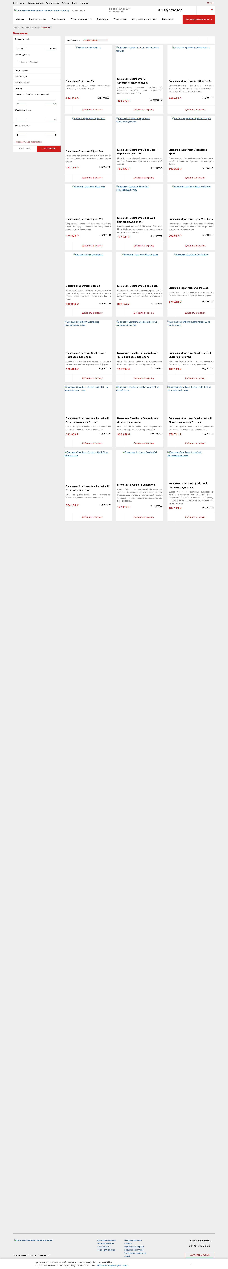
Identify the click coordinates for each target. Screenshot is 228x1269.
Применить (49, 148)
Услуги (22, 3)
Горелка (18, 88)
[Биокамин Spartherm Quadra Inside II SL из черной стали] (139, 400)
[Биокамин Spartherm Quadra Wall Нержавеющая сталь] (191, 465)
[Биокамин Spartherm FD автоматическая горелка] (139, 60)
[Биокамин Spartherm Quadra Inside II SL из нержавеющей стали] (88, 400)
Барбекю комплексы (81, 19)
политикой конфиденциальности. (112, 1265)
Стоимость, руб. (22, 39)
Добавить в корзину (92, 109)
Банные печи (119, 19)
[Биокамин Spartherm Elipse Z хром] (139, 267)
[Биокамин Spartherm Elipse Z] (88, 267)
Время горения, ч (22, 125)
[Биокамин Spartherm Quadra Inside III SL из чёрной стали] (88, 465)
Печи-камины (58, 19)
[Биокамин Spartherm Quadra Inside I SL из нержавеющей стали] (139, 335)
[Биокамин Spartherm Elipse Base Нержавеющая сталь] (139, 131)
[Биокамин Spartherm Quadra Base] (191, 267)
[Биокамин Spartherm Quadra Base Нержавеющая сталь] (88, 335)
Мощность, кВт (22, 82)
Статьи (75, 3)
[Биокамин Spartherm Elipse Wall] (88, 199)
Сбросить (25, 148)
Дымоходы (102, 19)
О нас (15, 3)
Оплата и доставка (36, 3)
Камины (20, 19)
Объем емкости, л (23, 110)
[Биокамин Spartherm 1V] (88, 60)
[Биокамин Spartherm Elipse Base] (88, 131)
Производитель (22, 55)
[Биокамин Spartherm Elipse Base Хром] (191, 131)
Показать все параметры (29, 142)
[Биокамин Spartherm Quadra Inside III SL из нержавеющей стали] (191, 400)
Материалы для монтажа (144, 19)
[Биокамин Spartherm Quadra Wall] (139, 465)
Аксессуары (168, 19)
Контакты (84, 3)
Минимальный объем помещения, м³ (32, 94)
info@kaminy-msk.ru (200, 1240)
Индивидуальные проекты (198, 19)
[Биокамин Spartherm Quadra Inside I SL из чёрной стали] (191, 335)
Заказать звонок (200, 1255)
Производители (52, 3)
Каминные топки (37, 19)
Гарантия (65, 3)
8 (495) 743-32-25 (170, 10)
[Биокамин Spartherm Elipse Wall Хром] (191, 199)
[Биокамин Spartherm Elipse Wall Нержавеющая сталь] (139, 199)
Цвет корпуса (21, 76)
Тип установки (21, 70)
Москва (210, 3)
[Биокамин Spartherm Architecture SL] (191, 60)
